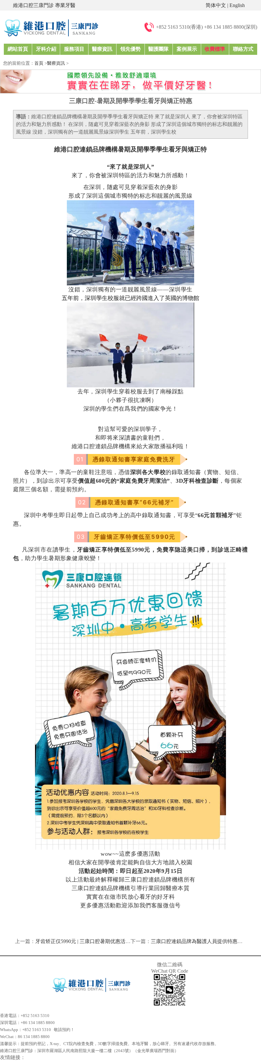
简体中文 (216, 5)
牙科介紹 (46, 49)
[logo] (51, 27)
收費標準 (215, 49)
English (237, 5)
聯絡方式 (243, 49)
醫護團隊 (158, 49)
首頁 (38, 63)
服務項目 (74, 49)
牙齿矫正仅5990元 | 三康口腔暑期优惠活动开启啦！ (93, 941)
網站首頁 (18, 49)
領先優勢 (130, 49)
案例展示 (187, 49)
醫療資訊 (102, 49)
